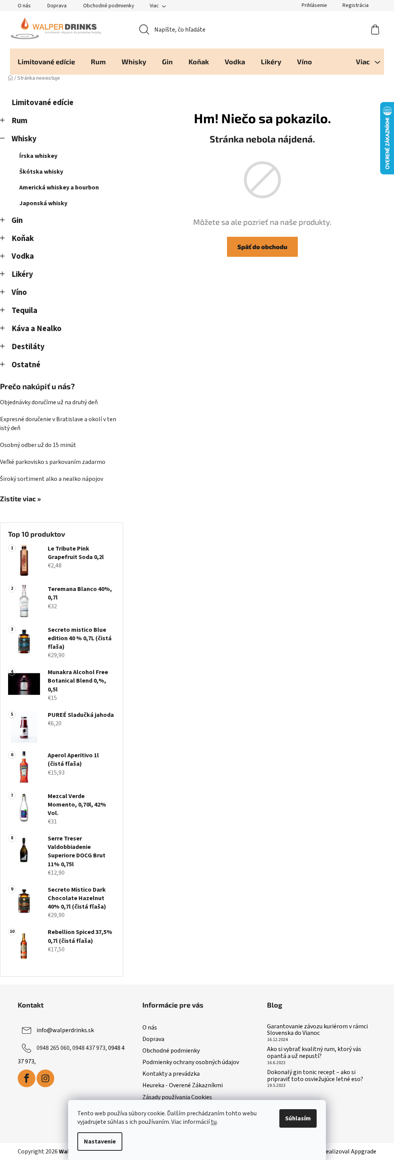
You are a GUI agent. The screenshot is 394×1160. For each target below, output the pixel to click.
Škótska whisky (41, 171)
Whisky (24, 138)
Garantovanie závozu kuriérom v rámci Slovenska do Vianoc (317, 1030)
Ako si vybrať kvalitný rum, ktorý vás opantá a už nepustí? (314, 1053)
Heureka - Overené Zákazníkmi (182, 1085)
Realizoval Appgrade (349, 1151)
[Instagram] (45, 1078)
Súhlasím (298, 1118)
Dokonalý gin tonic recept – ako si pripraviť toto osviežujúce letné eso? (315, 1076)
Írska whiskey (38, 156)
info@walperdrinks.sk (65, 1030)
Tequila (24, 310)
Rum (19, 120)
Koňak (23, 238)
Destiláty (28, 346)
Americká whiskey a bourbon (59, 187)
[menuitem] (46, 62)
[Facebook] (26, 1078)
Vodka (23, 256)
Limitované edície (42, 102)
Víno (19, 292)
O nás (24, 6)
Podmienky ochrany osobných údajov (190, 1062)
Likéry (22, 274)
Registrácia (355, 5)
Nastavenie (100, 1141)
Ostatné (26, 364)
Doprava (57, 6)
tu (214, 1122)
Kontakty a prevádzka (171, 1074)
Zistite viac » (20, 499)
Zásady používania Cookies (177, 1097)
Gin (17, 220)
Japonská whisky (43, 203)
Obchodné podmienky (108, 6)
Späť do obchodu (262, 246)
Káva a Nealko (37, 328)
